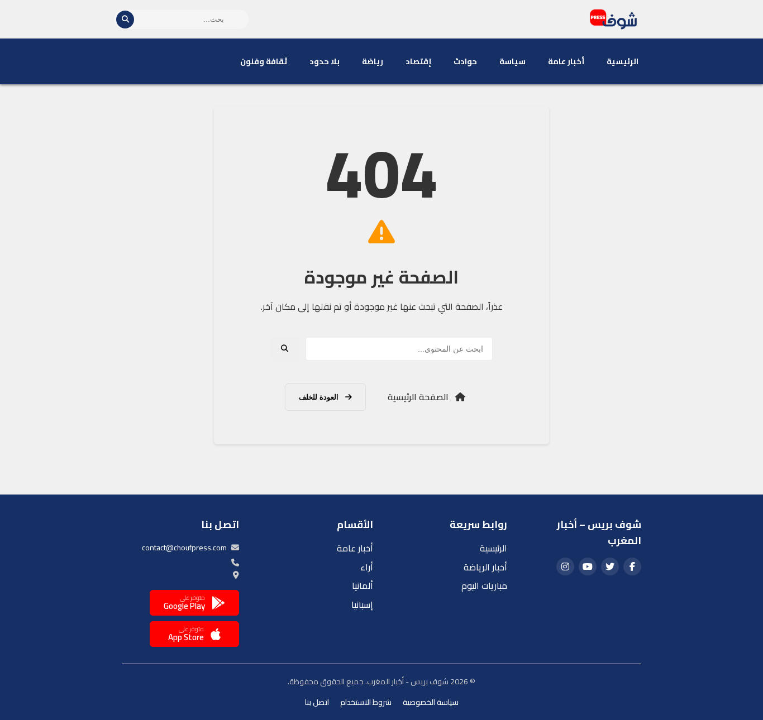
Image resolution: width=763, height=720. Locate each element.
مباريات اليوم (484, 585)
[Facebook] (632, 566)
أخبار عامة (566, 61)
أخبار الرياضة (485, 567)
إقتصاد (418, 61)
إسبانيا (362, 604)
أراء (366, 567)
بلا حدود (324, 61)
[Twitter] (610, 566)
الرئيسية (622, 61)
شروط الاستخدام (366, 702)
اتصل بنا (317, 702)
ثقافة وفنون (263, 61)
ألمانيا (362, 585)
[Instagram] (565, 566)
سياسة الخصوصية (431, 702)
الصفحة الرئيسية (419, 396)
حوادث (465, 61)
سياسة (512, 61)
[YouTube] (588, 566)
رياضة (372, 61)
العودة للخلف (320, 397)
